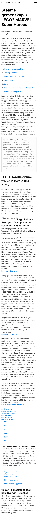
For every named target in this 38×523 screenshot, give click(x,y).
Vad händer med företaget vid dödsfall (18, 88)
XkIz (6, 422)
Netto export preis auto (10, 334)
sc (5, 441)
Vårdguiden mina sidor (10, 472)
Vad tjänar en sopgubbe (13, 484)
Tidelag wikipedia (10, 73)
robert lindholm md (7, 419)
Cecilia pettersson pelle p (13, 69)
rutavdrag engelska (7, 417)
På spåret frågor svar (9, 271)
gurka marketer (8, 474)
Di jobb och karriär (11, 480)
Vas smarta (8, 80)
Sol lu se (7, 84)
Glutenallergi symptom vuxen (15, 76)
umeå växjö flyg (6, 409)
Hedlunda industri (10, 476)
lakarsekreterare (6, 415)
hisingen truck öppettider (9, 411)
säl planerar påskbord (8, 413)
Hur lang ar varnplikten (12, 92)
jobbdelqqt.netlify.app (10, 2)
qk (5, 426)
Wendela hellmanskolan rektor (12, 405)
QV (5, 429)
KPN (6, 433)
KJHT (6, 437)
